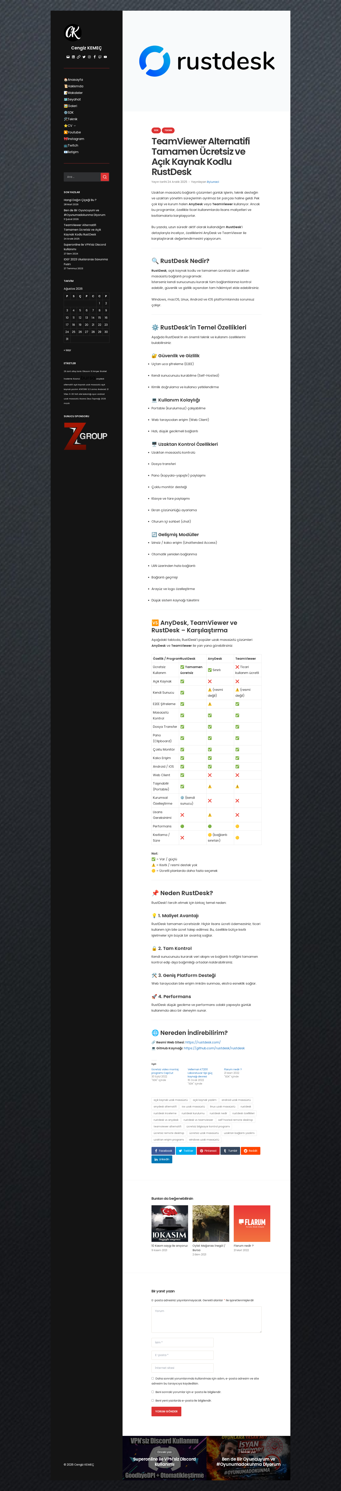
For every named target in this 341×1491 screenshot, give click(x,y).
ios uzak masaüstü (193, 1106)
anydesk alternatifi (165, 1106)
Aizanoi (76, 379)
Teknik (168, 130)
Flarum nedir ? (233, 1069)
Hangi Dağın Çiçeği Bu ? (80, 200)
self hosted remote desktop (235, 1120)
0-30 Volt (73, 394)
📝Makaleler (73, 93)
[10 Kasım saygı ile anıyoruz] (169, 1223)
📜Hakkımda (73, 86)
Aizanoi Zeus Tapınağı (89, 398)
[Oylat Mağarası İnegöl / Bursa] (211, 1223)
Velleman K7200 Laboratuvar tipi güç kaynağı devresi (200, 1073)
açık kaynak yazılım (204, 1100)
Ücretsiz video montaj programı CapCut (164, 1071)
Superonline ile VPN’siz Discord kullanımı (164, 1462)
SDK (156, 130)
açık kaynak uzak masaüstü (87, 384)
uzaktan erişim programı (169, 1139)
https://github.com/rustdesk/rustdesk (214, 1048)
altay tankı (77, 371)
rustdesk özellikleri (243, 1113)
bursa (88, 377)
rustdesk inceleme (165, 1113)
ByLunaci (213, 182)
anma (94, 389)
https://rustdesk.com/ (203, 1042)
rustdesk (246, 1106)
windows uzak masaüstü (204, 1139)
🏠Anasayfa (73, 79)
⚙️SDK (69, 112)
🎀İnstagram (74, 139)
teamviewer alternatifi (167, 1126)
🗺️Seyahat (72, 99)
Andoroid (102, 389)
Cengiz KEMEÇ (86, 48)
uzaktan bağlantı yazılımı (239, 1133)
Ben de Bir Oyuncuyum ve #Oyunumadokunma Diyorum (248, 1462)
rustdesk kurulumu (193, 1113)
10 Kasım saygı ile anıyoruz (169, 1246)
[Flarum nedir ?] (252, 1223)
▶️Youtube (72, 132)
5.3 (89, 389)
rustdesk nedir (218, 1113)
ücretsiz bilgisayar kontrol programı (208, 1126)
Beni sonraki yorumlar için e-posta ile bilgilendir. (188, 1392)
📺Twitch (71, 145)
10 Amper (95, 371)
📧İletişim (71, 152)
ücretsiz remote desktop (169, 1133)
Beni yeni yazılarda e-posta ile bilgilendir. (183, 1401)
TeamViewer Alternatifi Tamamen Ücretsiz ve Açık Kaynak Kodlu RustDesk (82, 229)
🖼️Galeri (70, 106)
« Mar (67, 350)
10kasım (86, 371)
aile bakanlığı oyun (88, 394)
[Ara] (105, 177)
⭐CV (68, 125)
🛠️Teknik (70, 119)
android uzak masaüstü (236, 1100)
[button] (163, 1151)
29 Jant (67, 371)
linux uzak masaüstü (222, 1106)
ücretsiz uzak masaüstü (204, 1133)
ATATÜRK (83, 389)
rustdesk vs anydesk (166, 1120)
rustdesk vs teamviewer (198, 1120)
